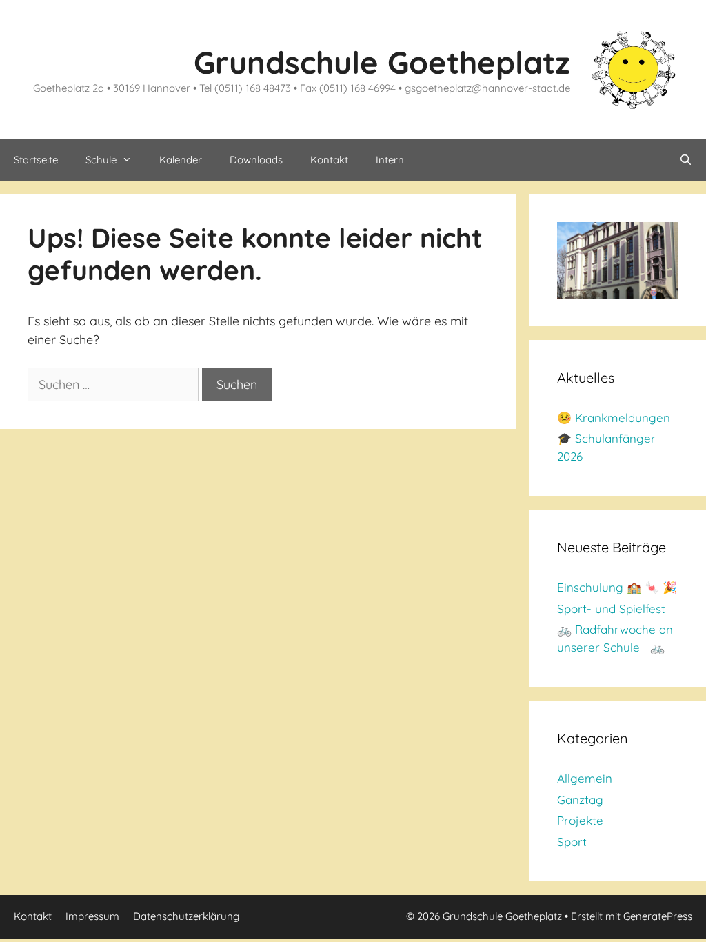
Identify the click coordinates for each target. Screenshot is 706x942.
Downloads (256, 159)
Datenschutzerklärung (186, 916)
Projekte (580, 820)
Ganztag (580, 799)
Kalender (180, 159)
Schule (101, 159)
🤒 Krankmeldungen (613, 417)
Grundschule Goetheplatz (382, 62)
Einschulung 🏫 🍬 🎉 (617, 587)
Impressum (92, 916)
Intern (390, 159)
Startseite (36, 159)
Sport (572, 841)
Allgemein (584, 778)
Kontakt (329, 159)
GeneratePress (657, 916)
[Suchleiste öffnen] (685, 160)
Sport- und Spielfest (611, 608)
